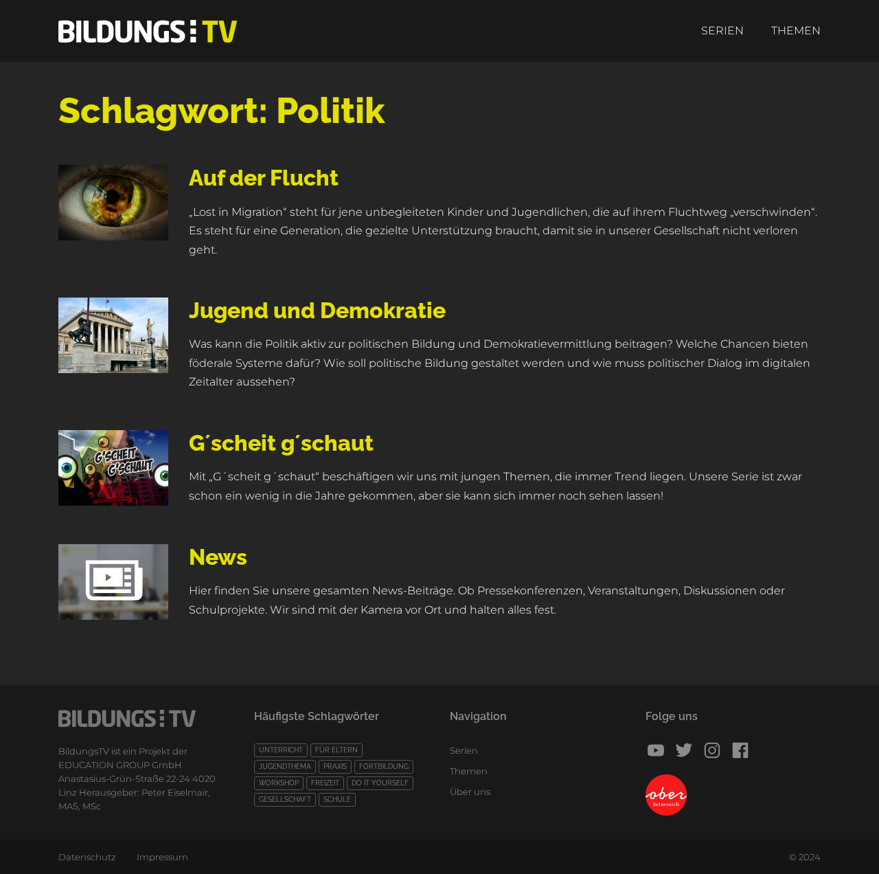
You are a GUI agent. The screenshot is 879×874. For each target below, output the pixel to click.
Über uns (470, 791)
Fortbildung (384, 766)
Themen (796, 30)
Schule (337, 799)
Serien (722, 30)
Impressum (162, 856)
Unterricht (281, 750)
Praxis (335, 766)
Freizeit (325, 783)
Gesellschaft (285, 799)
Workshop (279, 783)
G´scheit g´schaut (281, 443)
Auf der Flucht (264, 177)
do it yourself (380, 783)
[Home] (147, 31)
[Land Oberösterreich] (733, 795)
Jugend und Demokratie (317, 310)
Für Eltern (336, 750)
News (218, 557)
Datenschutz (87, 856)
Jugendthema (285, 766)
